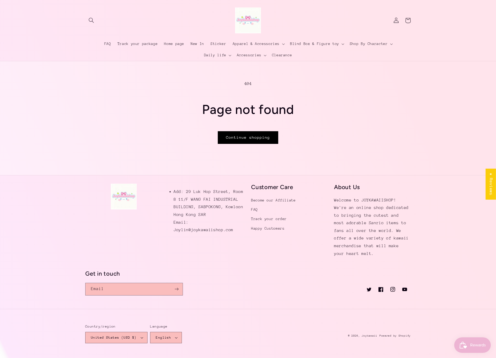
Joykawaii (369, 335)
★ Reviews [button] (491, 184)
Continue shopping (248, 137)
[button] (91, 20)
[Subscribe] (177, 289)
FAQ (254, 209)
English (163, 337)
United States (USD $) (114, 337)
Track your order (269, 219)
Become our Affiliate (273, 200)
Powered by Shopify (395, 335)
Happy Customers (267, 228)
